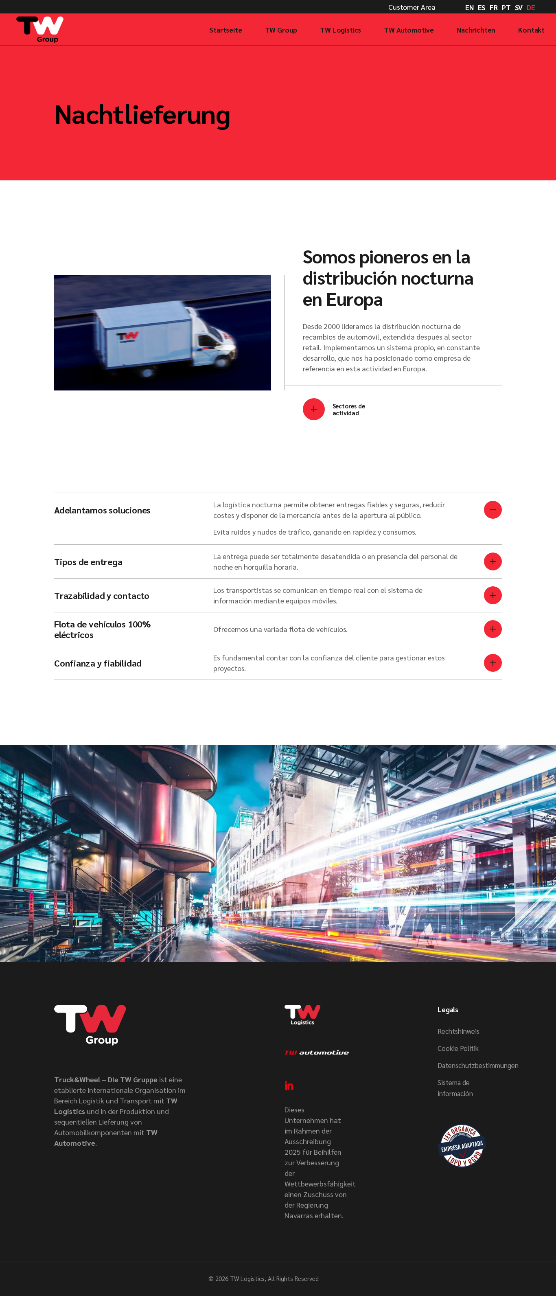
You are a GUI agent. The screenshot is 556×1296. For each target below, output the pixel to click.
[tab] (278, 509)
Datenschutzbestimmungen (478, 1065)
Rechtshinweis (458, 1030)
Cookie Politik (458, 1048)
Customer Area (412, 6)
